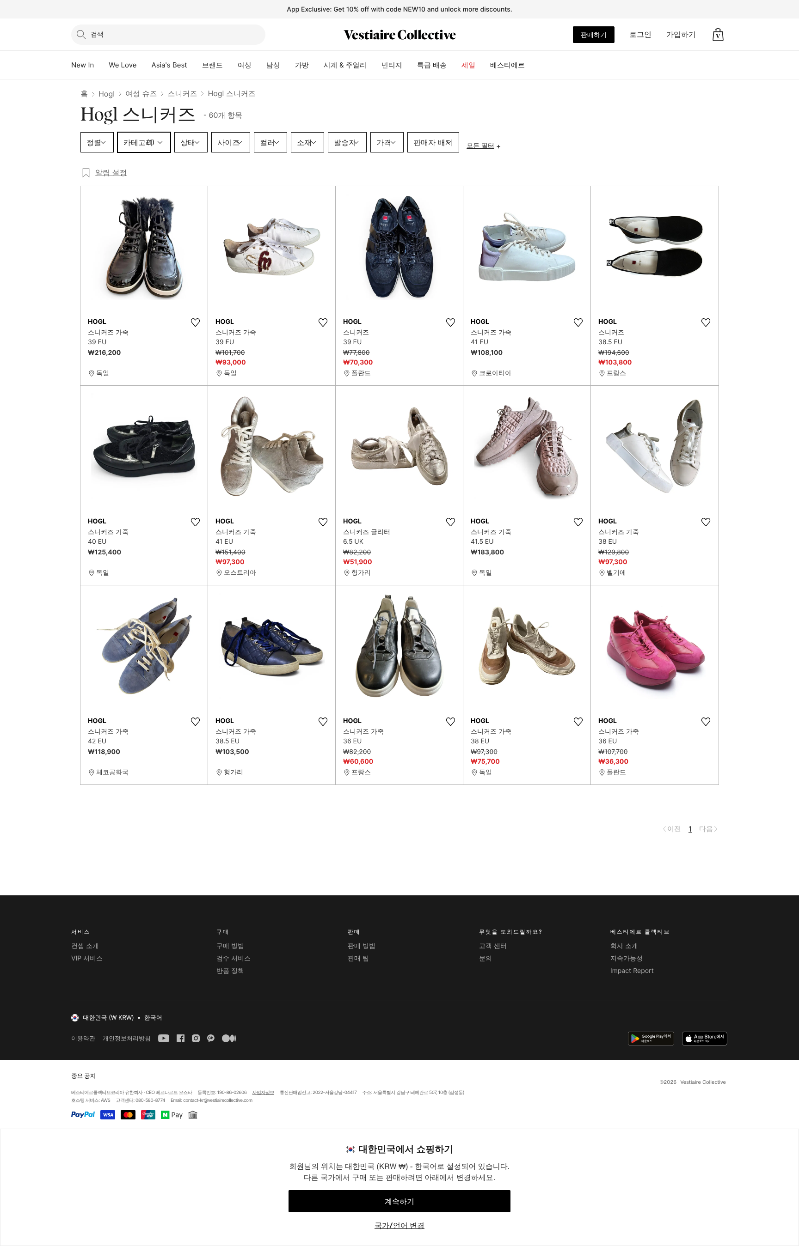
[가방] (316, 65)
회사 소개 (624, 946)
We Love (122, 65)
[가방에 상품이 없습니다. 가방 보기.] (718, 34)
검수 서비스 (233, 958)
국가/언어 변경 (399, 1225)
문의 (485, 958)
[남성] (287, 65)
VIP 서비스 (87, 958)
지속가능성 (626, 958)
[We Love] (144, 65)
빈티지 (391, 65)
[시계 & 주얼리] (374, 65)
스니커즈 (182, 93)
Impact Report (632, 971)
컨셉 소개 (85, 946)
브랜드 (212, 65)
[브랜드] (230, 65)
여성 (245, 65)
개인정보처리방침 (127, 1038)
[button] (718, 34)
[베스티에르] (532, 65)
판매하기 (594, 34)
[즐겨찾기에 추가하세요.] (195, 322)
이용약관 (83, 1038)
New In (82, 65)
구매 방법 (230, 946)
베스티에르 (507, 65)
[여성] (259, 65)
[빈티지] (409, 65)
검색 (97, 34)
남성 (273, 65)
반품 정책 (230, 971)
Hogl (106, 93)
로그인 (640, 34)
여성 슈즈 (141, 93)
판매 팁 (358, 958)
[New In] (101, 65)
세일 (468, 65)
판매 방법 (361, 946)
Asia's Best (169, 65)
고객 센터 (493, 946)
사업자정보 (263, 1092)
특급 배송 (432, 65)
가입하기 (681, 34)
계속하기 (399, 1201)
